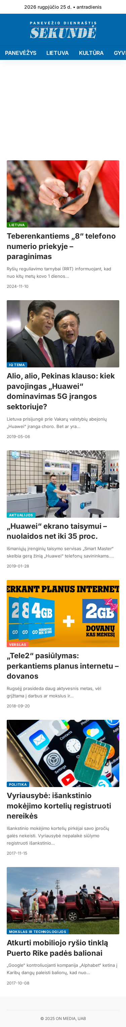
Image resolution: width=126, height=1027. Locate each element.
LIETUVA (17, 225)
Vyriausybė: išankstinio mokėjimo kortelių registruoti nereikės (59, 806)
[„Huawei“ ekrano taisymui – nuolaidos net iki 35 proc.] (63, 484)
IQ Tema (17, 365)
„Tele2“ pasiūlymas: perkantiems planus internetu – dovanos (63, 666)
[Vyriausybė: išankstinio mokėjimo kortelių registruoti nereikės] (63, 753)
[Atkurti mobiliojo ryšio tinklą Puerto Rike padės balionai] (63, 900)
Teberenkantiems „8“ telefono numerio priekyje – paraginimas (61, 246)
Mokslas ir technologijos (38, 932)
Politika (18, 784)
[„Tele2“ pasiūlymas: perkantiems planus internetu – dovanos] (63, 613)
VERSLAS (18, 645)
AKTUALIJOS (21, 515)
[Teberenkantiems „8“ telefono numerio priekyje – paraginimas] (63, 194)
